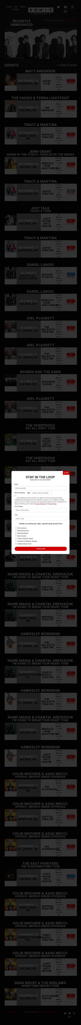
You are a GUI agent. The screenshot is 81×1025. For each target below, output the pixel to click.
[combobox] (29, 493)
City (16, 515)
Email (16, 484)
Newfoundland (22, 533)
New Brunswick (23, 531)
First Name (19, 506)
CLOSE (66, 473)
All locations (21, 528)
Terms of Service (40, 504)
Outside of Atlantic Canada (27, 541)
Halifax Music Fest (24, 544)
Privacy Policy (52, 504)
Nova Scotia (21, 536)
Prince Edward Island (25, 539)
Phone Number (19, 493)
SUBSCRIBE (40, 549)
